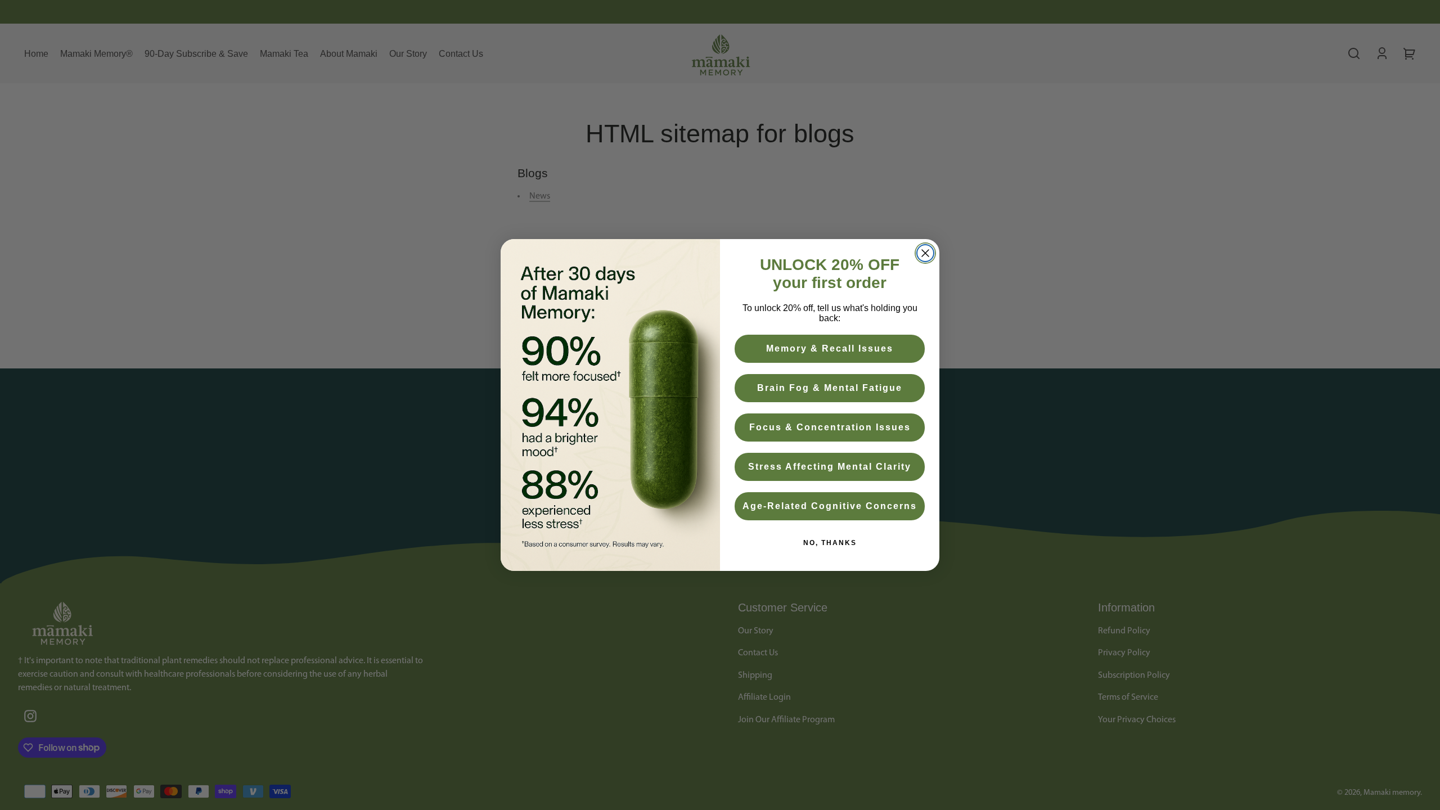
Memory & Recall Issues (829, 348)
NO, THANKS (830, 543)
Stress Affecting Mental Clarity (829, 466)
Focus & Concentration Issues (830, 427)
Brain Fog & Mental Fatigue (829, 388)
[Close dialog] (925, 253)
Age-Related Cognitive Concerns (829, 506)
